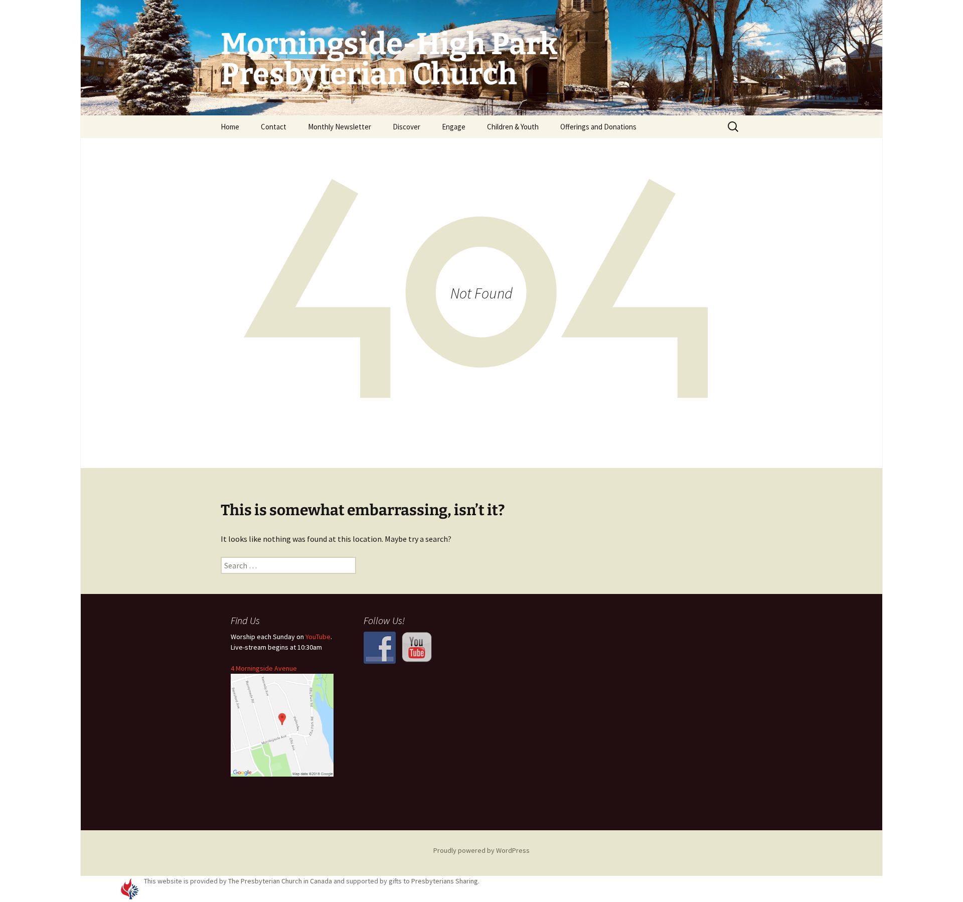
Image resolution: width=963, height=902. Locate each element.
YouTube (318, 636)
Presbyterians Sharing (444, 880)
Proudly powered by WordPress (481, 850)
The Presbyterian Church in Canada (280, 880)
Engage (453, 126)
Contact (273, 126)
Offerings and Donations (598, 126)
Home (230, 126)
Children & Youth (513, 126)
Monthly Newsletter (339, 126)
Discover (406, 126)
